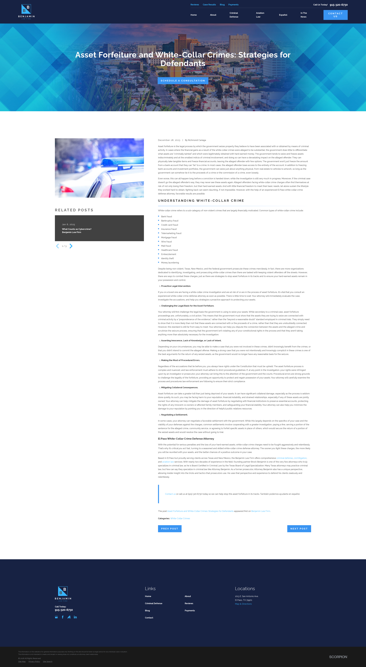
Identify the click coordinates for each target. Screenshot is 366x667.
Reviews (195, 4)
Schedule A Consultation (183, 80)
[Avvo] (68, 617)
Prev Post (170, 528)
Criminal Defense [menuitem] (234, 15)
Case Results (209, 4)
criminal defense (285, 458)
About (188, 596)
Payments (233, 4)
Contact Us (335, 15)
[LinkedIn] (75, 617)
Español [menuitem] (283, 15)
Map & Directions (243, 604)
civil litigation (300, 458)
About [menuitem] (213, 15)
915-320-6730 (339, 4)
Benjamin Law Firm (260, 511)
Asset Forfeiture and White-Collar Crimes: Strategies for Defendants (200, 511)
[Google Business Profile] (56, 617)
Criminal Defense (153, 603)
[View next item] (71, 246)
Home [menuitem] (194, 15)
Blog (222, 4)
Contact (149, 617)
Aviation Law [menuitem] (260, 15)
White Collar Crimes (180, 518)
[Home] (26, 11)
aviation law (168, 462)
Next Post (299, 528)
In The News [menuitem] (304, 15)
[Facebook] (62, 617)
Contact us (170, 494)
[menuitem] (22, 661)
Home (148, 596)
